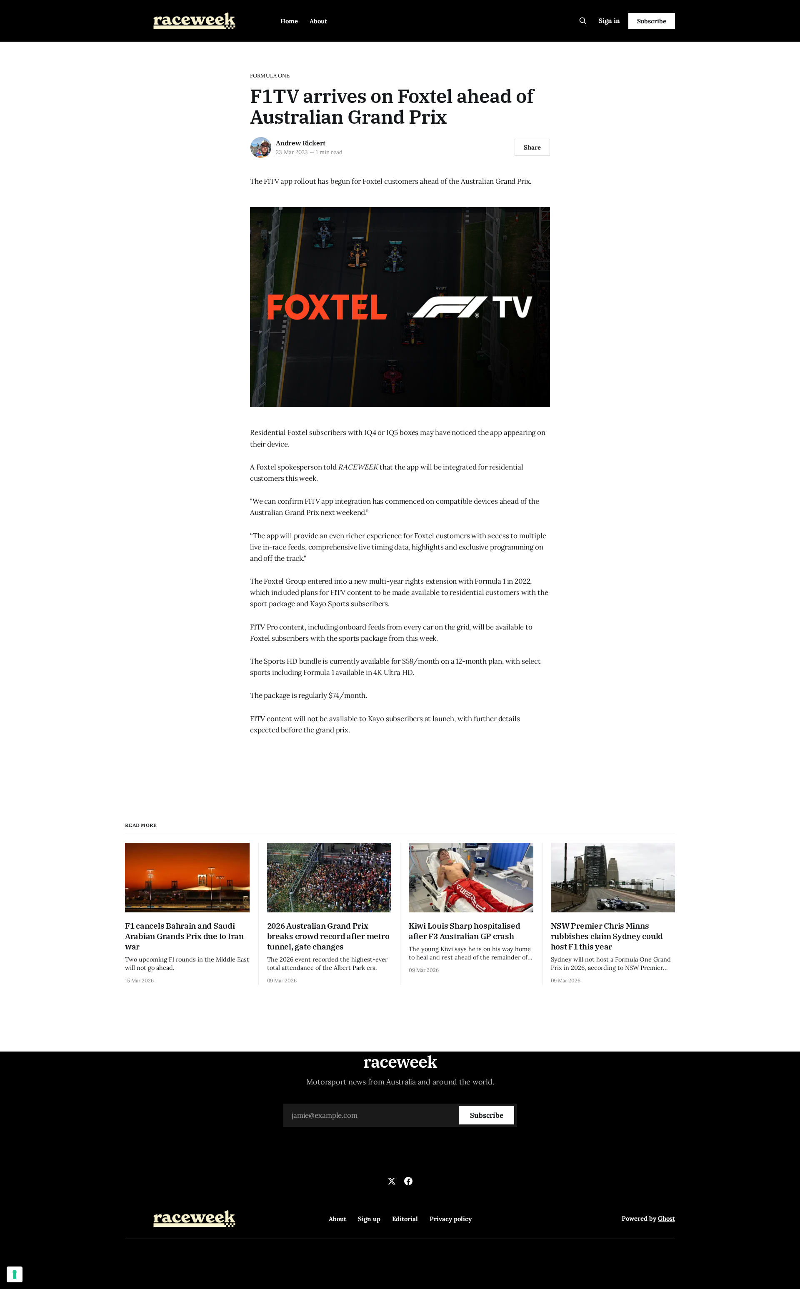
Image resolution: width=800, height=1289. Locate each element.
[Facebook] (408, 1181)
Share (532, 147)
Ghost (666, 1218)
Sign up (369, 1219)
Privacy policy (451, 1219)
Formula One (270, 75)
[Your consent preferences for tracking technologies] (14, 1274)
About (318, 21)
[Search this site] (583, 20)
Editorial (405, 1219)
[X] (392, 1181)
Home (289, 21)
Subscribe (651, 21)
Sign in (609, 21)
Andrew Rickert (300, 143)
